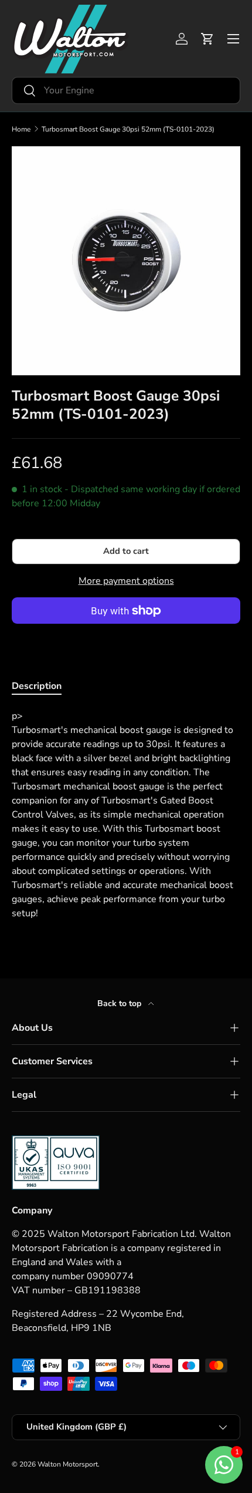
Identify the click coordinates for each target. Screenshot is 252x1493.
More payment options (126, 580)
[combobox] (126, 90)
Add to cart (126, 551)
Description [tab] (37, 686)
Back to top (120, 1003)
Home (21, 129)
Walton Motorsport (68, 1464)
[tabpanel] (126, 814)
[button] (207, 39)
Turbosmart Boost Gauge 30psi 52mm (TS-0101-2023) (128, 129)
